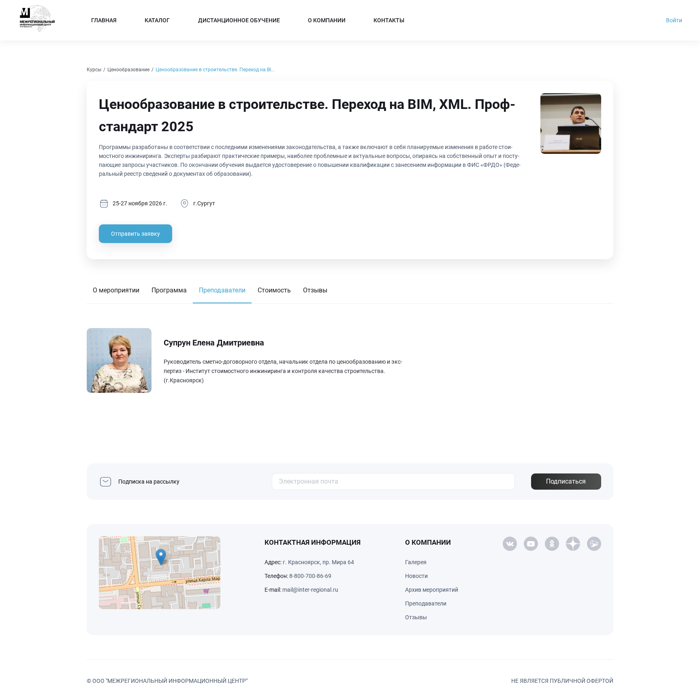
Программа (169, 290)
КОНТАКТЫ (388, 20)
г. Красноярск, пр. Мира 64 (318, 562)
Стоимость (274, 290)
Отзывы (315, 290)
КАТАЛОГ (157, 20)
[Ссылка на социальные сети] (509, 543)
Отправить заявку (135, 233)
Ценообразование (128, 69)
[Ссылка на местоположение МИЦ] (159, 572)
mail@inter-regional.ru (310, 589)
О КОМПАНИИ (327, 20)
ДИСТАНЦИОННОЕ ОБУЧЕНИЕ (239, 20)
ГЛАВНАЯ (104, 20)
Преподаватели (222, 290)
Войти (674, 20)
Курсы (94, 69)
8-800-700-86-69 (310, 576)
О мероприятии (116, 290)
